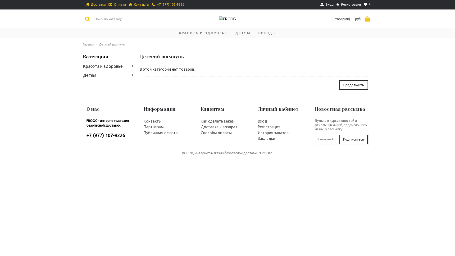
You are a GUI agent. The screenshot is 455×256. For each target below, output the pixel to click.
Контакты (153, 121)
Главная (88, 44)
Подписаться (353, 139)
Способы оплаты (216, 133)
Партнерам (154, 127)
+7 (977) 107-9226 (105, 135)
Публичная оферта (161, 133)
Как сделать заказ (217, 121)
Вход (262, 121)
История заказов (273, 133)
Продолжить (353, 85)
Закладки (266, 138)
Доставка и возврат (219, 127)
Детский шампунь (112, 44)
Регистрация (269, 127)
